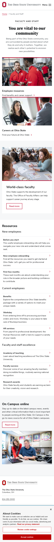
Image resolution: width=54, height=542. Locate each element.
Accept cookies (27, 537)
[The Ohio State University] (19, 483)
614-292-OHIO (8, 499)
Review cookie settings (27, 530)
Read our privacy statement (28, 524)
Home (4, 14)
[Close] (51, 509)
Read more (10, 424)
